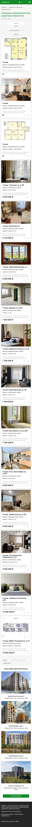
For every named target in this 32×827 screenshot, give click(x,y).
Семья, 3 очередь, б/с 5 (16, 786)
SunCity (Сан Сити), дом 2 (16, 696)
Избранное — (21, 2)
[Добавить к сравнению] (24, 74)
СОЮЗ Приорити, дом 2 (16, 756)
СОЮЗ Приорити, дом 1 (16, 726)
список (16, 23)
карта (16, 26)
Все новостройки (16, 796)
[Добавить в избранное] (28, 74)
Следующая (6, 663)
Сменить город (5, 18)
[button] (16, 30)
